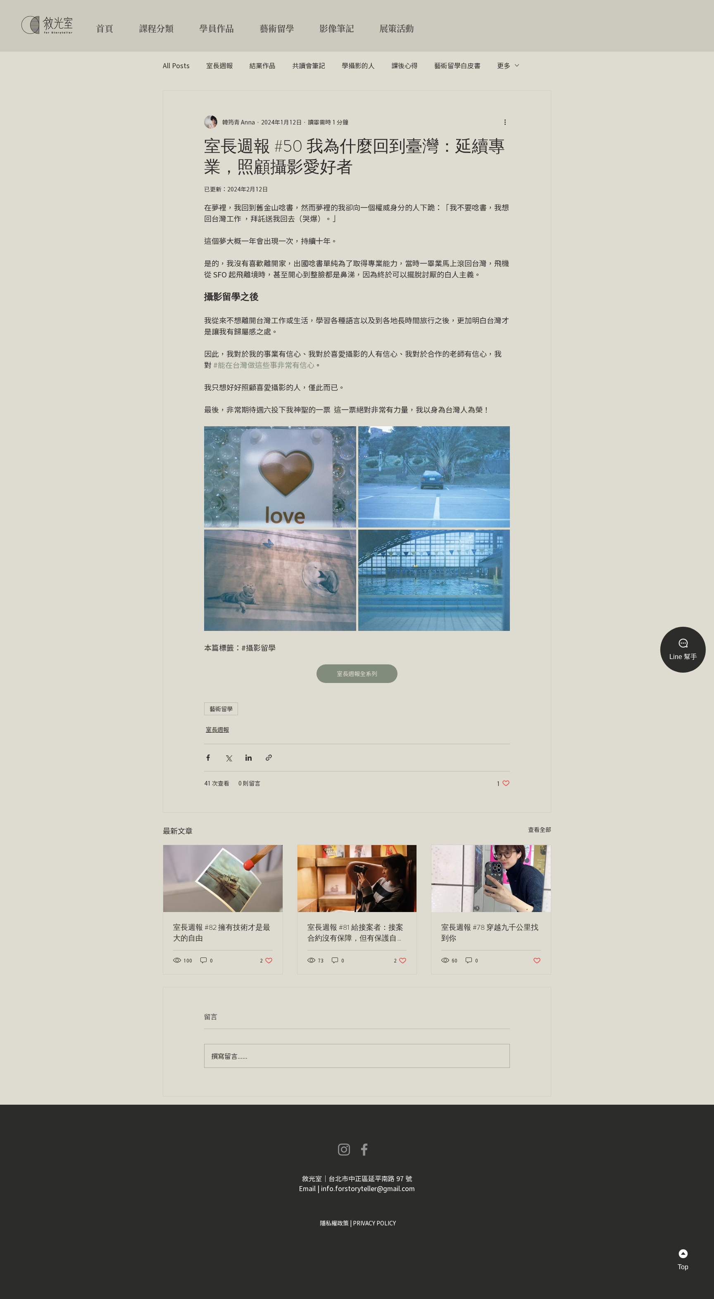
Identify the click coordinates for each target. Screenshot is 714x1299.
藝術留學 (221, 708)
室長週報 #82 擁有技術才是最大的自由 (221, 932)
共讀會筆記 (308, 65)
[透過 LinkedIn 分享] (248, 758)
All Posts (176, 65)
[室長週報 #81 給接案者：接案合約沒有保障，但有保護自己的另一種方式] (357, 878)
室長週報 (219, 65)
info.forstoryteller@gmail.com (368, 1188)
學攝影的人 (358, 65)
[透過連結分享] (269, 758)
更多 (503, 65)
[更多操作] (505, 122)
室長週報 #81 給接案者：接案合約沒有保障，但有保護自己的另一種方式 (355, 932)
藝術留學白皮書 (457, 65)
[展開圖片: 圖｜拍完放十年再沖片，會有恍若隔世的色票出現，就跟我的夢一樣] (280, 477)
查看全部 (539, 829)
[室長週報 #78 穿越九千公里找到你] (491, 878)
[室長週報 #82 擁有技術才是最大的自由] (223, 878)
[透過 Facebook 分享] (208, 758)
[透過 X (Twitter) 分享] (228, 758)
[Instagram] (344, 1149)
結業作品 (262, 65)
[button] (166, 25)
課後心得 (404, 65)
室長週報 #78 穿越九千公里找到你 (489, 932)
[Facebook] (364, 1149)
